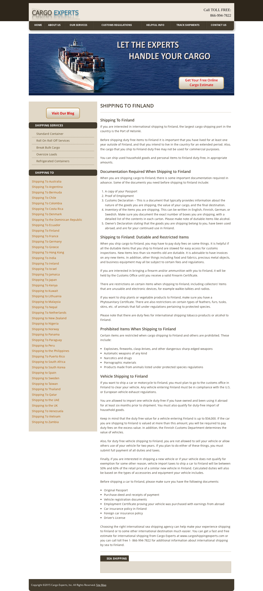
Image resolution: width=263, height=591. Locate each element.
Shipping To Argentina (47, 187)
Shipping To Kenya (45, 285)
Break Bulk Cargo (48, 147)
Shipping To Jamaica (46, 274)
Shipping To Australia (46, 181)
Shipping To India (44, 258)
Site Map (101, 585)
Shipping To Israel (44, 269)
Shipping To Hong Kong (48, 252)
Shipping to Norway (45, 329)
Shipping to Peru (43, 345)
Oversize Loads (46, 154)
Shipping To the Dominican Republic (57, 220)
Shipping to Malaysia (46, 302)
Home (38, 25)
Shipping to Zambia (45, 422)
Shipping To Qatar (44, 395)
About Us (54, 25)
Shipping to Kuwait (45, 291)
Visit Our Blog (63, 113)
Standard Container (49, 134)
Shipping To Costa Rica (47, 209)
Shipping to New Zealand (49, 318)
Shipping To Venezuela (47, 411)
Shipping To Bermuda (47, 192)
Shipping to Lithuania (46, 296)
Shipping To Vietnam (46, 416)
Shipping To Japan (44, 280)
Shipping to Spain (44, 373)
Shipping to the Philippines (50, 351)
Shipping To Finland (45, 230)
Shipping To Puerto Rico (48, 356)
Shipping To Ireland (45, 263)
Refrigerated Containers (52, 161)
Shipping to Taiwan (45, 384)
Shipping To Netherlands (49, 313)
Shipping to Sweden (45, 378)
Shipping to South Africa (48, 362)
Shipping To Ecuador (46, 225)
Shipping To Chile (44, 198)
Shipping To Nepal (44, 307)
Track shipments (188, 25)
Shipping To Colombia (47, 203)
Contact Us (218, 25)
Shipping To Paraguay (47, 340)
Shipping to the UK (45, 405)
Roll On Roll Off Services (53, 140)
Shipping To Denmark (47, 214)
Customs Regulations (117, 25)
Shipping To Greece (45, 247)
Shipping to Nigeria (45, 323)
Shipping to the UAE (45, 400)
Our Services (78, 25)
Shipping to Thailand (46, 389)
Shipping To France (45, 236)
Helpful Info (155, 25)
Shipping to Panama (46, 334)
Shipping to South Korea (48, 367)
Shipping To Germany (47, 241)
